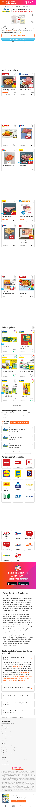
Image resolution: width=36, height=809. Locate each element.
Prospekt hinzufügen (7, 736)
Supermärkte (25, 672)
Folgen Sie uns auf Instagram (9, 750)
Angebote (18, 6)
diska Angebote (8, 327)
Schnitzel (22, 680)
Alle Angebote (5, 727)
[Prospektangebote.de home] (11, 2)
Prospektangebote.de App (8, 732)
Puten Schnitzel (17, 666)
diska (13, 6)
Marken (3, 730)
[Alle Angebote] (33, 327)
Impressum (4, 738)
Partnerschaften (5, 764)
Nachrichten (4, 740)
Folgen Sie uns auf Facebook (9, 747)
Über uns (3, 734)
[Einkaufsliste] (29, 2)
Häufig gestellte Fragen (7, 723)
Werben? (3, 725)
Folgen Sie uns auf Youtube (8, 752)
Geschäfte (7, 6)
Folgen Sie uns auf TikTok (8, 754)
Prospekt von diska (10, 31)
